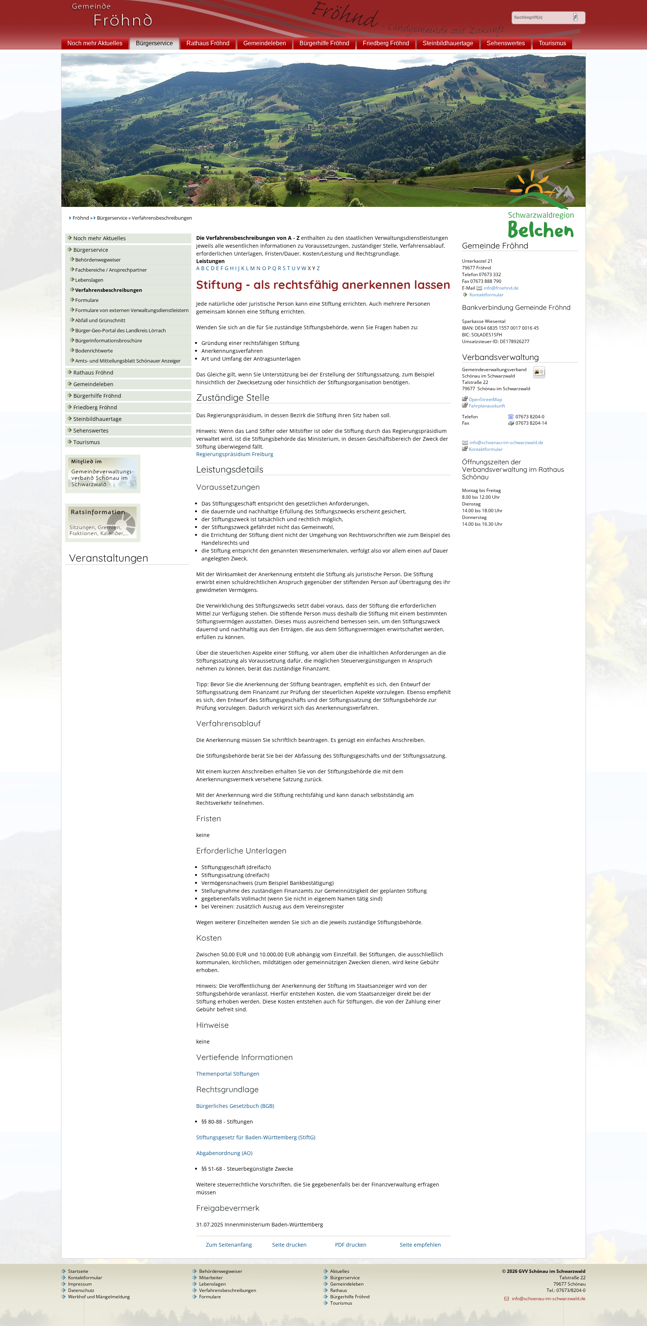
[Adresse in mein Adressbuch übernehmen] (541, 377)
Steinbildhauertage (448, 43)
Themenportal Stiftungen (227, 1073)
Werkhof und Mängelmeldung (99, 1296)
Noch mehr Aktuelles (94, 43)
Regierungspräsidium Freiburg (234, 454)
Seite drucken (289, 1244)
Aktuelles (339, 1271)
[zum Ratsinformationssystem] (102, 540)
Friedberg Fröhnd (386, 43)
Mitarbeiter (211, 1277)
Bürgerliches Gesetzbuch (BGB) (235, 1105)
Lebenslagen (89, 280)
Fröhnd (81, 218)
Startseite (78, 1271)
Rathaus (338, 1290)
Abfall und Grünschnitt (100, 320)
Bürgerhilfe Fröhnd (324, 43)
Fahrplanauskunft (487, 406)
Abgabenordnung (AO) (224, 1153)
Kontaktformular (487, 294)
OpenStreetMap (485, 399)
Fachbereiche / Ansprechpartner (111, 270)
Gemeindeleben (264, 43)
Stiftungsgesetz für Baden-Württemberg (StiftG (255, 1137)
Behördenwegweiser (98, 260)
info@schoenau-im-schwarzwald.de (506, 442)
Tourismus (552, 43)
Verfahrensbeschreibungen (108, 290)
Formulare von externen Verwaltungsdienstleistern (132, 310)
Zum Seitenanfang (229, 1244)
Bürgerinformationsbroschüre (108, 340)
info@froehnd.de (501, 288)
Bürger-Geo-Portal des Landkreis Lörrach (120, 330)
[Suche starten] (575, 17)
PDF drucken (351, 1244)
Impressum (80, 1284)
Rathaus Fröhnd (208, 43)
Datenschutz (81, 1290)
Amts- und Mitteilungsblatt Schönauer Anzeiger (127, 361)
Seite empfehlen (420, 1244)
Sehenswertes (506, 43)
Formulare (86, 300)
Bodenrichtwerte (94, 351)
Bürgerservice (154, 43)
